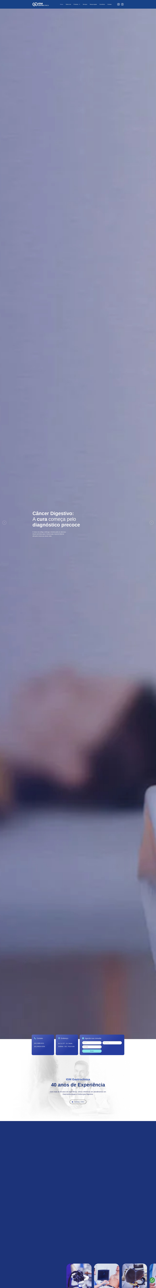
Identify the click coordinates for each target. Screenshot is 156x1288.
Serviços (85, 4)
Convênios (102, 4)
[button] (4, 523)
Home (61, 4)
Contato (109, 4)
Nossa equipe (93, 4)
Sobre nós (68, 4)
